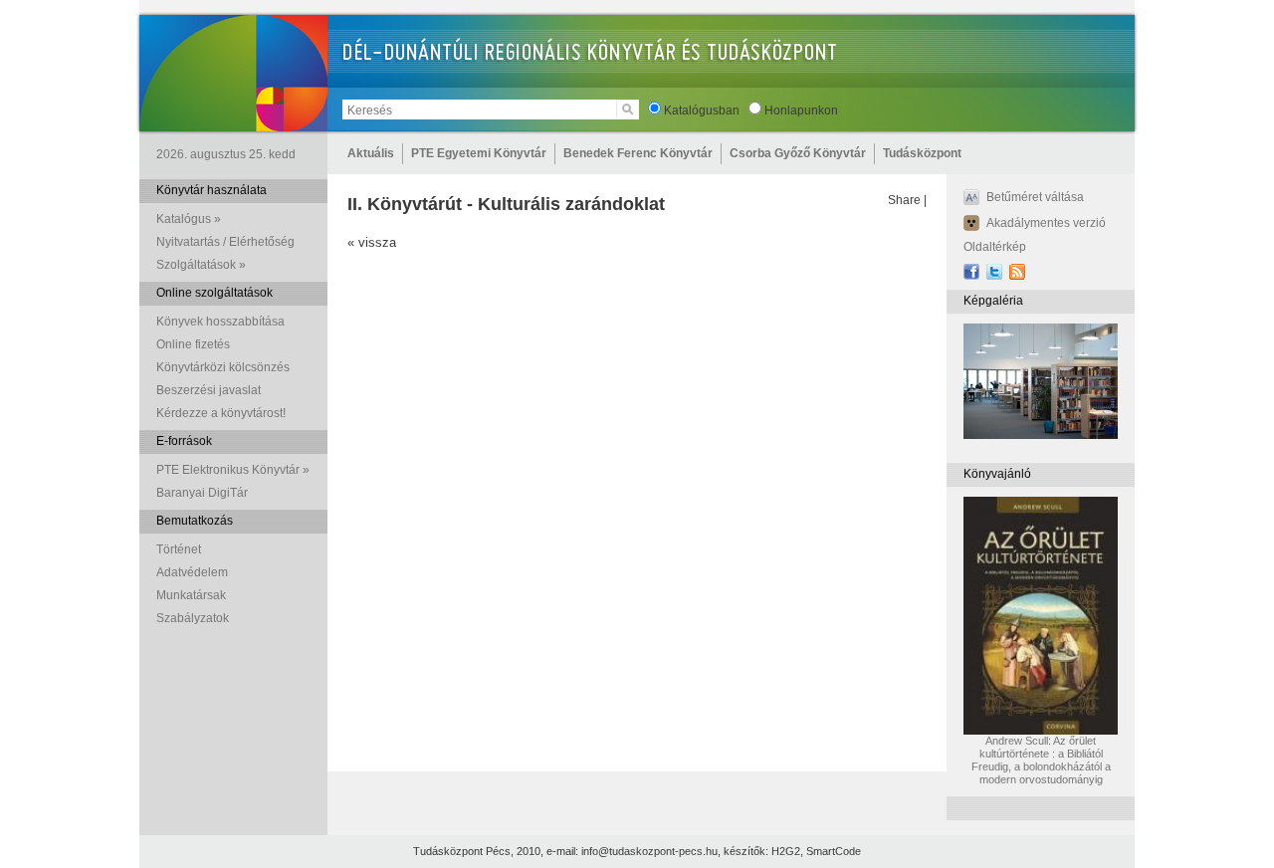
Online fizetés (193, 344)
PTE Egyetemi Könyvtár (478, 153)
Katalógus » (188, 219)
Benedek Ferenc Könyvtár (638, 153)
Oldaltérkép (994, 247)
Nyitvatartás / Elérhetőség (225, 242)
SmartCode (833, 851)
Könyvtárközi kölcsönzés (223, 367)
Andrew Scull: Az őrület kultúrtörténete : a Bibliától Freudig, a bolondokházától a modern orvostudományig (1041, 760)
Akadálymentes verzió (1046, 223)
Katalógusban (702, 110)
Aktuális (370, 153)
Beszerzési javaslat (208, 390)
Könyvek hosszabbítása (220, 321)
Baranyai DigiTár (202, 493)
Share (904, 200)
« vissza (371, 242)
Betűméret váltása (1035, 197)
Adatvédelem (192, 572)
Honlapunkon (801, 110)
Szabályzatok (192, 618)
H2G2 (785, 851)
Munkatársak (191, 595)
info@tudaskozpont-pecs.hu (649, 851)
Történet (178, 549)
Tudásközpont (922, 153)
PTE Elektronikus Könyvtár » (233, 470)
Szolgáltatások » (201, 265)
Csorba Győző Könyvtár (798, 153)
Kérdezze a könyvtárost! (221, 413)
